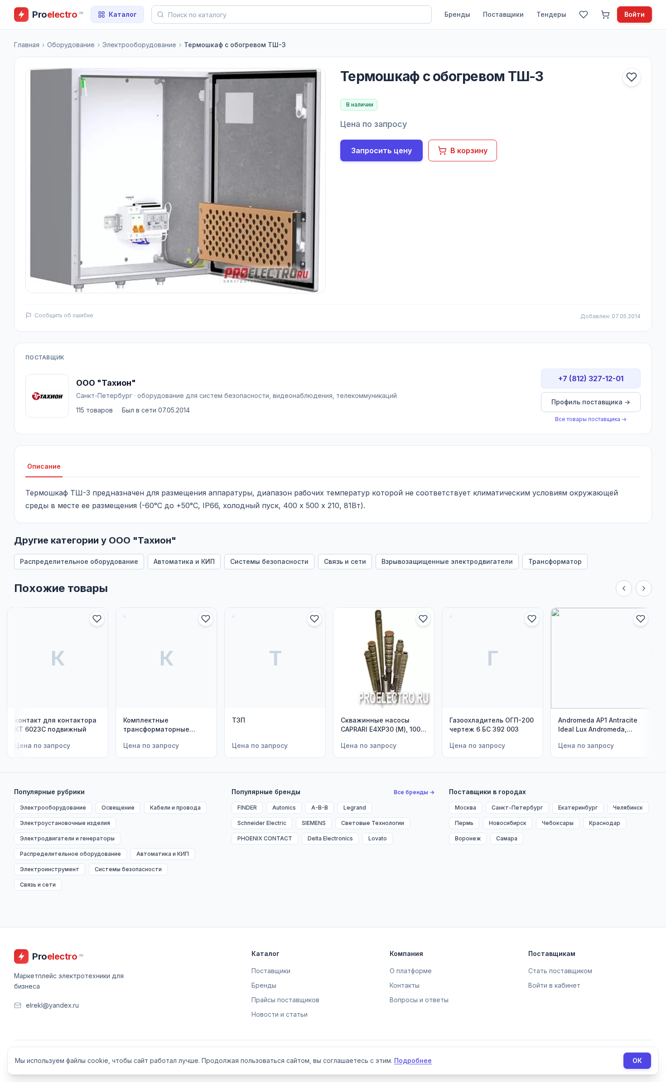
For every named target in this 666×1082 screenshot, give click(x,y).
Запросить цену (381, 150)
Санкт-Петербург (517, 807)
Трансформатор (555, 561)
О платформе (411, 971)
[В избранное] (632, 77)
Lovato (377, 838)
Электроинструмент (49, 869)
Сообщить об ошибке (63, 315)
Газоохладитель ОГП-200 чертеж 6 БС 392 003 (491, 724)
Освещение (118, 807)
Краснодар (604, 823)
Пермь (464, 823)
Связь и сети (345, 561)
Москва (465, 807)
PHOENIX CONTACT (264, 838)
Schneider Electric (261, 823)
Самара (506, 838)
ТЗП (238, 720)
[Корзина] (605, 14)
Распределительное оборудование (79, 561)
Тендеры (551, 14)
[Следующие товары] (644, 588)
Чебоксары (558, 823)
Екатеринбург (578, 807)
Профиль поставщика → (590, 402)
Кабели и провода (175, 807)
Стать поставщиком (560, 971)
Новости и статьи (279, 1014)
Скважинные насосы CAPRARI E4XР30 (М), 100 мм (380, 725)
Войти (634, 14)
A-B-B (319, 807)
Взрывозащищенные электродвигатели (447, 561)
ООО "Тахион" (106, 383)
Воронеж (468, 838)
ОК (637, 1060)
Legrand (354, 807)
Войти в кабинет (554, 985)
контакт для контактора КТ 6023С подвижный (55, 724)
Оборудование (71, 45)
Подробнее (413, 1060)
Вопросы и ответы (419, 1000)
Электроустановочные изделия (65, 823)
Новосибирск (507, 823)
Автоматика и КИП (184, 561)
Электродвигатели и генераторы (67, 838)
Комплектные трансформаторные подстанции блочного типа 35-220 (159, 725)
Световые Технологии (372, 823)
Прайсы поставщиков (285, 1000)
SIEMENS (314, 823)
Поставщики (503, 14)
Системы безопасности (269, 561)
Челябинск (628, 807)
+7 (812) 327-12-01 (590, 378)
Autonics (284, 807)
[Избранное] (584, 14)
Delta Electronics (330, 838)
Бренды (457, 14)
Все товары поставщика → (591, 419)
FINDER (247, 807)
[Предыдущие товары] (624, 588)
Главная (26, 45)
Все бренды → (414, 792)
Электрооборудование (139, 45)
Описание (44, 466)
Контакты (405, 985)
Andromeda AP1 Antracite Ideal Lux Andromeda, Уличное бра (597, 725)
